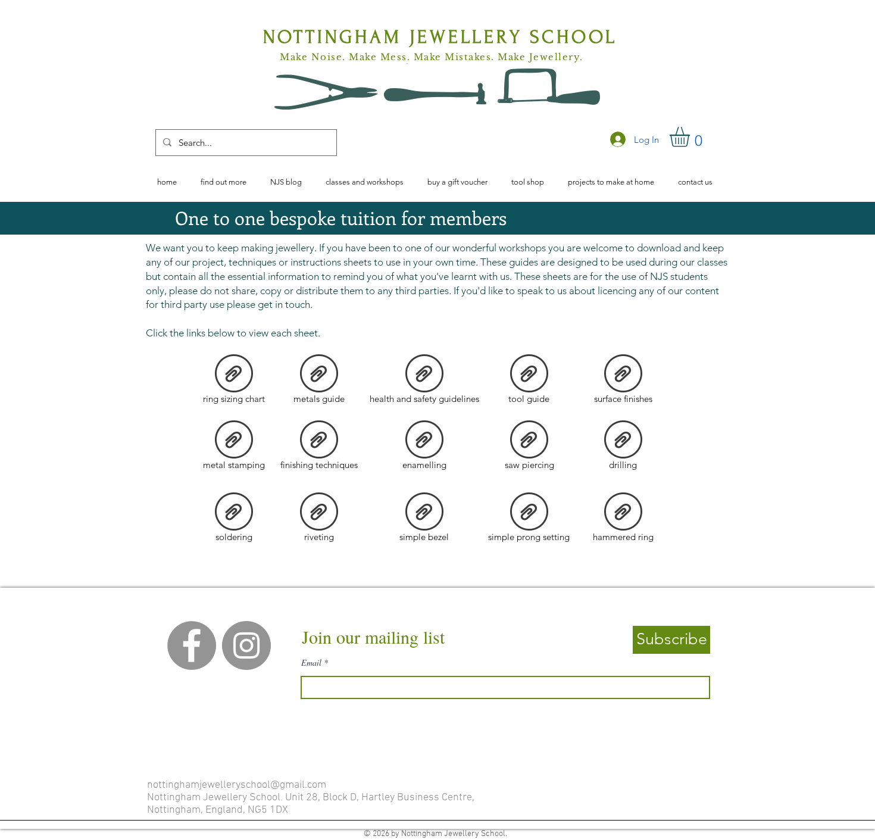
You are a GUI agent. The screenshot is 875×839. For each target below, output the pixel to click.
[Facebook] (191, 645)
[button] (691, 137)
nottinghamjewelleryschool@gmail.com (236, 785)
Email (311, 663)
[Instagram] (246, 645)
